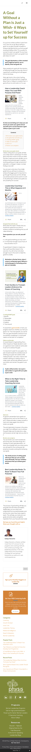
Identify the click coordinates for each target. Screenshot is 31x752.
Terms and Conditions (16, 747)
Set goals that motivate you (13, 137)
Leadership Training (8, 628)
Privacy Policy (5, 747)
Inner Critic (6, 625)
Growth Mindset (8, 623)
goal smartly (15, 328)
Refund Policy (17, 748)
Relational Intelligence (9, 630)
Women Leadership (8, 636)
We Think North (15, 742)
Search (25, 568)
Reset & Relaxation (8, 633)
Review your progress (11, 145)
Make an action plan (11, 141)
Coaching (6, 620)
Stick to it (8, 143)
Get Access (16, 611)
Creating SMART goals (12, 139)
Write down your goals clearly (14, 136)
